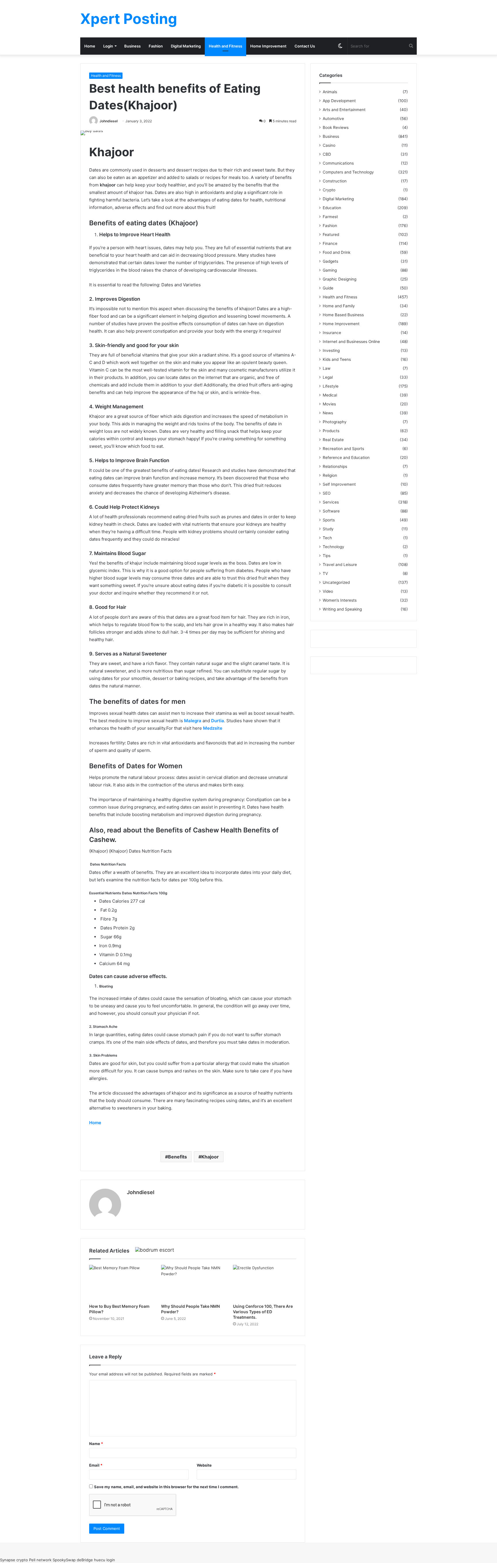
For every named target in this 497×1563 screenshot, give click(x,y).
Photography (335, 422)
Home (89, 46)
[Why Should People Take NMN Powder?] (192, 1283)
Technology (333, 546)
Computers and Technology (348, 172)
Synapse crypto (14, 1560)
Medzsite (212, 728)
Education (332, 207)
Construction (335, 181)
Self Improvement (339, 484)
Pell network (40, 1560)
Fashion (156, 46)
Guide (328, 288)
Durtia (217, 720)
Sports (329, 520)
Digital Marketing (186, 46)
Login (108, 46)
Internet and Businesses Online (351, 341)
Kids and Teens (337, 359)
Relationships (335, 466)
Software (331, 511)
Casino (329, 145)
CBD (327, 154)
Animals (330, 91)
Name (96, 1443)
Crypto (329, 190)
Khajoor (210, 1157)
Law (326, 368)
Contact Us (305, 46)
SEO (326, 493)
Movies (329, 404)
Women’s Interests (340, 600)
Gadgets (330, 261)
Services (331, 502)
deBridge (85, 1560)
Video (328, 591)
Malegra (192, 720)
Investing (331, 350)
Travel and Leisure (340, 564)
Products (331, 430)
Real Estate (333, 439)
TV (325, 573)
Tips (326, 555)
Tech (327, 537)
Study (328, 529)
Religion (330, 475)
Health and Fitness (225, 46)
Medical (330, 395)
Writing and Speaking (342, 609)
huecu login (104, 1560)
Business (132, 46)
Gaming (330, 270)
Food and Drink (336, 252)
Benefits (177, 1157)
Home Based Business (343, 314)
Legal (328, 377)
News (328, 413)
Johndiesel (109, 121)
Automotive (333, 118)
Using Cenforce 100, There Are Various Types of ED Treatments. (263, 1312)
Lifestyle (331, 386)
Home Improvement (268, 46)
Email (95, 1465)
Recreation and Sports (343, 448)
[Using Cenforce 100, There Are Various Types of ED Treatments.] (264, 1283)
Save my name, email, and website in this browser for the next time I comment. (166, 1486)
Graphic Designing (339, 279)
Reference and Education (346, 457)
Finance (330, 243)
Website (204, 1465)
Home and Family (339, 306)
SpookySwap (64, 1560)
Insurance (332, 332)
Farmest (330, 216)
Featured (331, 234)
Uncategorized (336, 582)
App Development (339, 100)
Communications (338, 163)
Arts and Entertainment (344, 109)
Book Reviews (336, 127)
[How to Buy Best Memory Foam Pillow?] (120, 1283)
